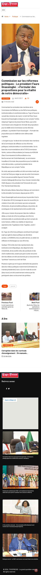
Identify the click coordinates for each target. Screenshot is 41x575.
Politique (15, 16)
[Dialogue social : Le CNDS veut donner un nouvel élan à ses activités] (20, 545)
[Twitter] (9, 389)
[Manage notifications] (36, 570)
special (13, 286)
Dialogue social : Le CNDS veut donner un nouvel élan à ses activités (20, 559)
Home (7, 16)
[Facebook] (6, 389)
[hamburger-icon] (3, 10)
